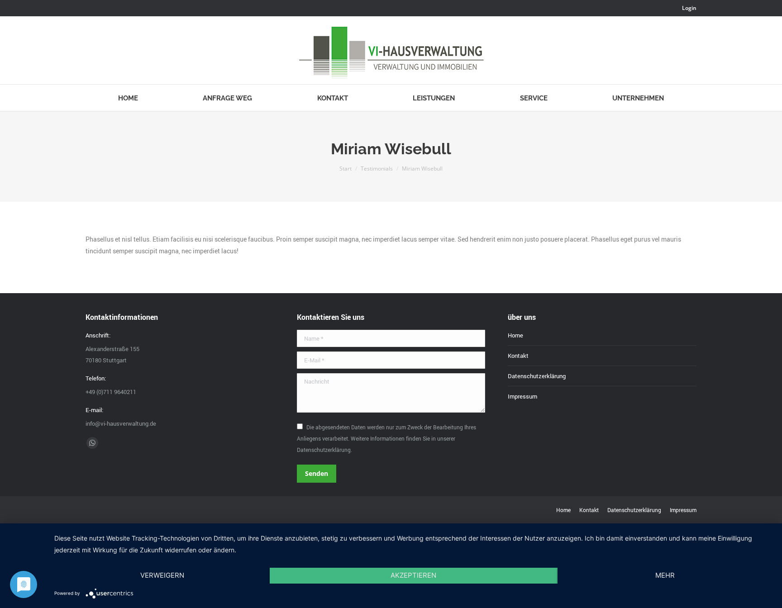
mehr (665, 575)
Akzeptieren (413, 575)
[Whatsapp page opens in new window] (92, 443)
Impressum (522, 396)
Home (515, 335)
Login (689, 8)
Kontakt (518, 356)
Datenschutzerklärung (537, 376)
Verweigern (162, 575)
